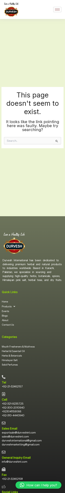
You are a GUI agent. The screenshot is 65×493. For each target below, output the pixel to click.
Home (5, 301)
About (5, 320)
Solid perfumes (10, 364)
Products (7, 306)
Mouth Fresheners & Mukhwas (18, 346)
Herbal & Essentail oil (13, 351)
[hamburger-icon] (57, 9)
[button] (9, 306)
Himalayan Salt (10, 360)
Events (5, 311)
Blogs (5, 315)
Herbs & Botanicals (12, 355)
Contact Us (8, 324)
